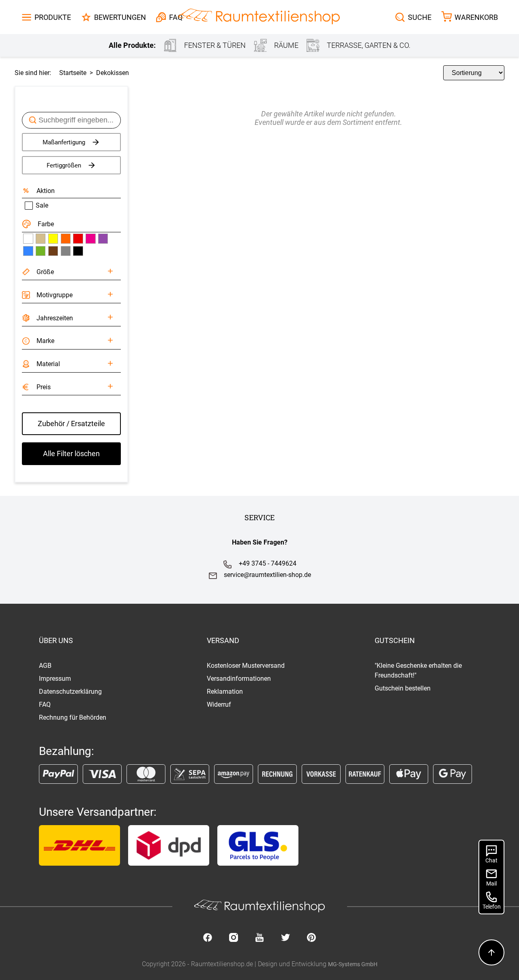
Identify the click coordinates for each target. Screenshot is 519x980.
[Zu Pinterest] (311, 938)
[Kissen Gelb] (53, 238)
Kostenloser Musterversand (246, 665)
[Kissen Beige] (40, 238)
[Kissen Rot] (78, 238)
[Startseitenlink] (259, 17)
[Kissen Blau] (28, 251)
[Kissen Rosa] (90, 238)
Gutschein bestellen (403, 688)
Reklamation (225, 691)
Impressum (55, 678)
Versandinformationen (239, 678)
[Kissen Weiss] (28, 238)
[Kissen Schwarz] (78, 251)
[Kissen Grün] (40, 251)
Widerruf (219, 704)
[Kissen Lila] (103, 238)
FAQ (45, 704)
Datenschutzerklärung (70, 691)
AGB (45, 665)
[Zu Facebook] (207, 938)
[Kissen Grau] (66, 251)
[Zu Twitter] (285, 938)
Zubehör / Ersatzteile (71, 423)
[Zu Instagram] (233, 938)
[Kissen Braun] (53, 251)
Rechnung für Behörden (72, 717)
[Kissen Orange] (66, 238)
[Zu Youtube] (259, 938)
